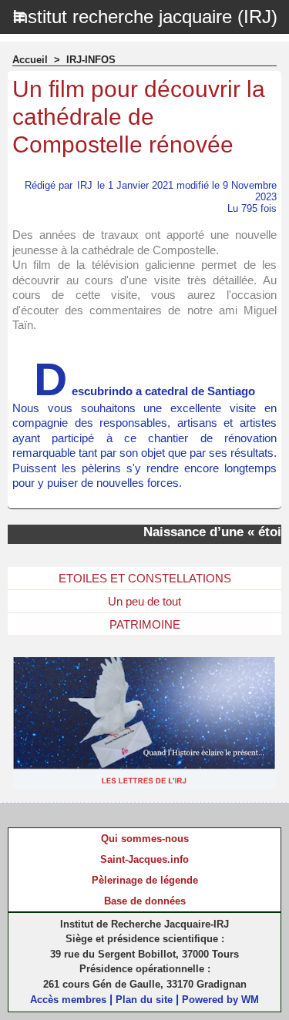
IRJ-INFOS (91, 59)
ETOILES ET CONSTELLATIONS (145, 578)
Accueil (30, 59)
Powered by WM (220, 999)
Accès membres (68, 999)
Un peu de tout (144, 601)
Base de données (145, 901)
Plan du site (144, 999)
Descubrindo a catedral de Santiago (144, 391)
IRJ (84, 185)
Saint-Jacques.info (144, 859)
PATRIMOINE (144, 624)
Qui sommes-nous (145, 838)
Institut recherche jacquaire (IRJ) (144, 16)
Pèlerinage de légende (145, 880)
